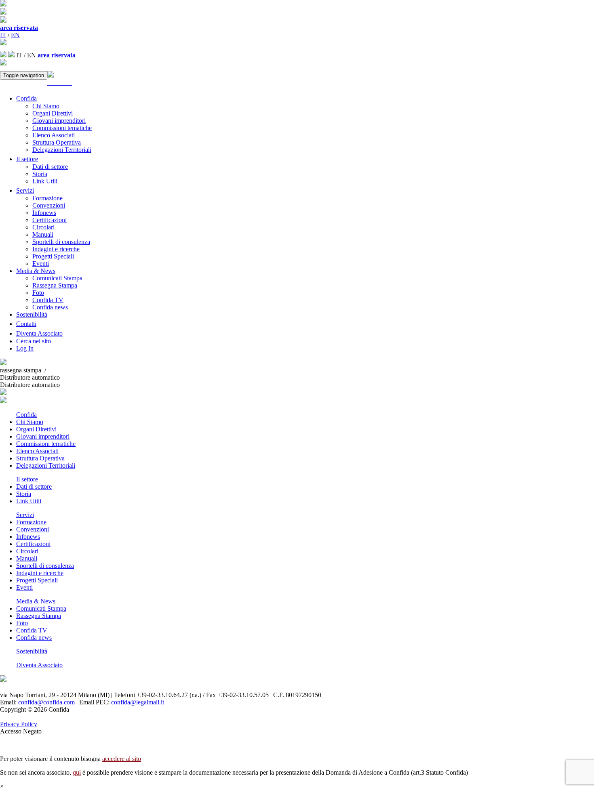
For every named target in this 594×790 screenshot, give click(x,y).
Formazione (47, 198)
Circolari (43, 227)
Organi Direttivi (52, 113)
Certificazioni (49, 219)
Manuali (42, 234)
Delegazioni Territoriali (61, 149)
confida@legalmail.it (137, 702)
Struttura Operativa (56, 142)
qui (77, 772)
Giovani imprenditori (59, 120)
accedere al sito (121, 758)
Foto (38, 292)
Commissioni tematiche (62, 127)
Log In (25, 348)
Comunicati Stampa (57, 278)
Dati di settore (50, 166)
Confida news (50, 307)
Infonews (44, 212)
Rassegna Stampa (54, 285)
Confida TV (47, 299)
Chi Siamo (45, 106)
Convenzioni (48, 205)
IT (3, 35)
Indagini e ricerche (56, 249)
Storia (39, 173)
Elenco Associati (53, 135)
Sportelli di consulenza (61, 241)
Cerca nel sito (33, 341)
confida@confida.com (46, 702)
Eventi (40, 263)
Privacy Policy (18, 724)
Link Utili (44, 181)
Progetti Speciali (53, 256)
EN (15, 35)
